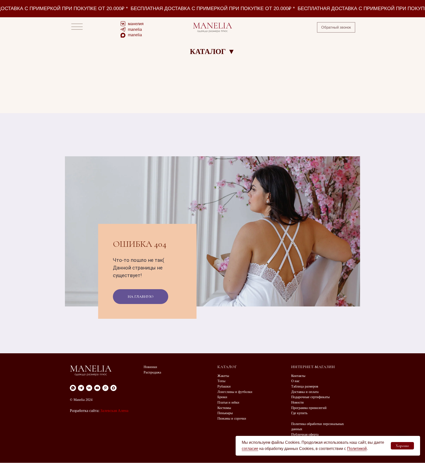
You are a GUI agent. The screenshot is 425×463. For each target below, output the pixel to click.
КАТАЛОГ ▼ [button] (212, 51)
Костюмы (224, 408)
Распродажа (152, 372)
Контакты (298, 376)
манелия (136, 24)
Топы (221, 381)
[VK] (89, 388)
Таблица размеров (304, 386)
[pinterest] (105, 388)
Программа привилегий (309, 408)
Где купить (299, 413)
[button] (336, 27)
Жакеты (223, 376)
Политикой (357, 448)
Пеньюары (225, 413)
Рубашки (224, 386)
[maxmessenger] (113, 388)
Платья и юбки (228, 402)
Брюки (222, 397)
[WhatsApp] (73, 388)
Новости (297, 402)
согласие (250, 448)
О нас (295, 381)
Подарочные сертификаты (310, 397)
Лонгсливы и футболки (234, 392)
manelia (135, 29)
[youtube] (97, 388)
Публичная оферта (305, 434)
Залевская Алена (114, 411)
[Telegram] (81, 388)
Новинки (150, 367)
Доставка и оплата (305, 392)
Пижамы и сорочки (231, 418)
